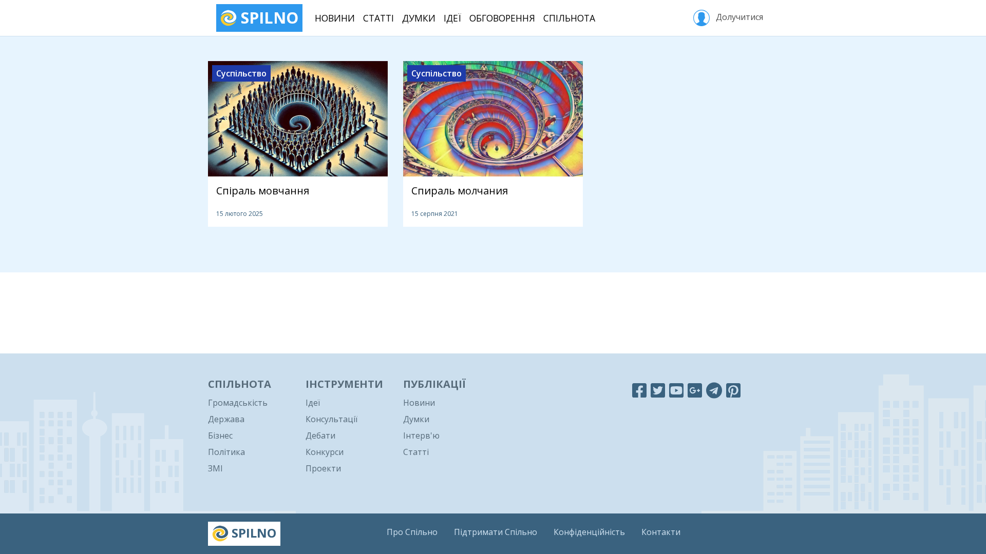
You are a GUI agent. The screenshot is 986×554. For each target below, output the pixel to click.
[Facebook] (639, 390)
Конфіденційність (589, 532)
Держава (226, 419)
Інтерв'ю (421, 435)
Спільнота (569, 18)
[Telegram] (714, 390)
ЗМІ (215, 468)
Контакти (660, 532)
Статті (378, 18)
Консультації (331, 419)
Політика (226, 452)
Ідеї (452, 18)
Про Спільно (412, 532)
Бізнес (220, 435)
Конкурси (325, 452)
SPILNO (267, 17)
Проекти (323, 468)
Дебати (320, 435)
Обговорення (502, 18)
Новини (335, 18)
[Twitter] (658, 390)
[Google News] (695, 390)
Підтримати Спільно (495, 532)
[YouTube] (676, 390)
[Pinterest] (733, 390)
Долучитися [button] (738, 17)
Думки (418, 18)
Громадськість (238, 402)
